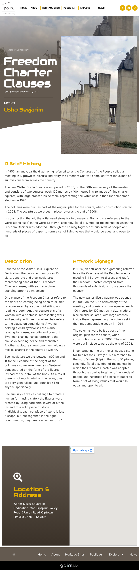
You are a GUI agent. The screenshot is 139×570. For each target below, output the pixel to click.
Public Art (70, 8)
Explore (85, 8)
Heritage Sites (51, 8)
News (101, 8)
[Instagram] (135, 8)
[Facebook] (128, 8)
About (35, 8)
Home (23, 8)
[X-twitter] (122, 8)
